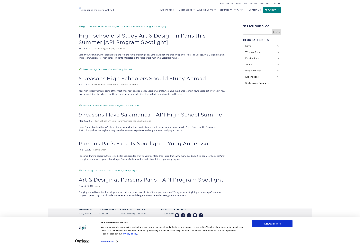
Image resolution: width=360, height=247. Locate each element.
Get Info (265, 3)
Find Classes (250, 3)
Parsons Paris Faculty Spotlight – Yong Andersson (145, 143)
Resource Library (127, 213)
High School (112, 84)
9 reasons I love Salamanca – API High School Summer (151, 115)
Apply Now (270, 10)
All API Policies (167, 213)
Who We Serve (205, 9)
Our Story (141, 213)
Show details (107, 241)
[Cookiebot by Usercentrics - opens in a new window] (82, 241)
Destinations (185, 9)
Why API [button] (239, 9)
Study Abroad (144, 121)
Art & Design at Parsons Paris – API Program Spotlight (151, 180)
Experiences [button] (167, 9)
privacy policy (129, 234)
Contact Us (255, 9)
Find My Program (230, 3)
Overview (103, 213)
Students (120, 48)
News (97, 186)
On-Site (112, 121)
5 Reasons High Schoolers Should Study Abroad (142, 78)
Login (276, 3)
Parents (124, 84)
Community (99, 48)
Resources (223, 9)
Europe (110, 48)
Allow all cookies (272, 224)
